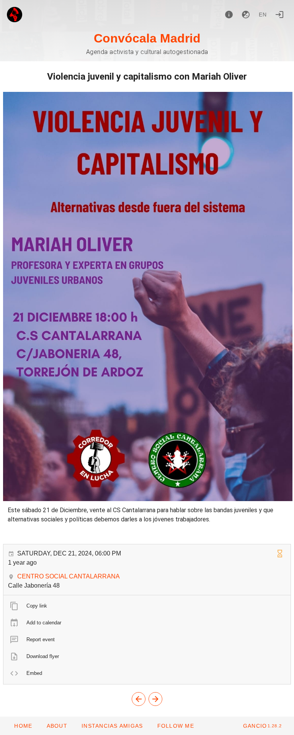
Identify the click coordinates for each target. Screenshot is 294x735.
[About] (228, 14)
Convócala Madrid (147, 38)
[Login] (279, 14)
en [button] (263, 14)
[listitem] (147, 606)
